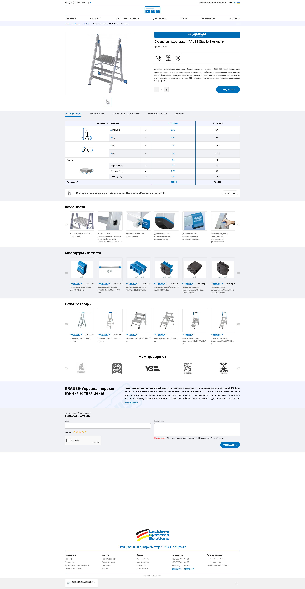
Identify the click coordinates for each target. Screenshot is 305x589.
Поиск (236, 18)
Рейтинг (68, 432)
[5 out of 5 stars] (85, 432)
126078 (173, 182)
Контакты (208, 18)
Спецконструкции (127, 18)
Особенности (97, 114)
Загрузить (230, 193)
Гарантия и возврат (73, 568)
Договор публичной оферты (77, 565)
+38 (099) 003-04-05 (180, 562)
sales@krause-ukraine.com (212, 2)
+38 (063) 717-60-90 (180, 565)
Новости (68, 559)
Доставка (159, 18)
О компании (70, 562)
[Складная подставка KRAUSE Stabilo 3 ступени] (108, 63)
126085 (217, 182)
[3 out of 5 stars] (79, 432)
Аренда (105, 568)
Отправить (230, 445)
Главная (70, 18)
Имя (67, 421)
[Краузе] (152, 487)
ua (230, 2)
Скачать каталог (109, 562)
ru (235, 2)
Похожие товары (157, 114)
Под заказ (228, 89)
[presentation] (66, 224)
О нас (184, 18)
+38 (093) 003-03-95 (75, 2)
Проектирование (109, 559)
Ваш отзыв (159, 421)
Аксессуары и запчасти (126, 114)
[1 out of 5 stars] (74, 432)
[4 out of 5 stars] (82, 432)
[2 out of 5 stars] (77, 432)
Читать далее (131, 402)
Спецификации (73, 114)
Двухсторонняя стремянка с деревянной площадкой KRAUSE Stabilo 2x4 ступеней (84, 582)
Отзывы (179, 114)
